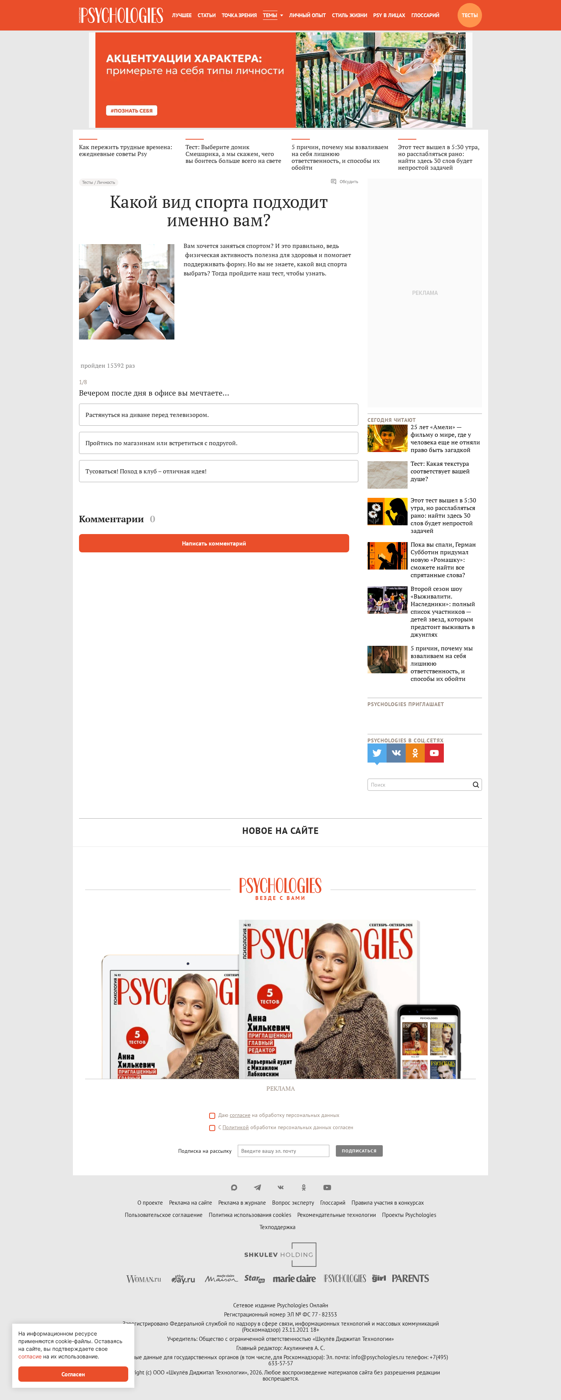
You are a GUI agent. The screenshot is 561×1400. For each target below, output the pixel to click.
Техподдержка (277, 1227)
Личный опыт (307, 15)
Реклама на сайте (190, 1202)
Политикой (235, 1127)
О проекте (150, 1202)
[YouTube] (327, 1187)
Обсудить (349, 181)
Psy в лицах (389, 15)
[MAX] (234, 1187)
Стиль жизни (349, 15)
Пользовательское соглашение (164, 1214)
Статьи (207, 15)
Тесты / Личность (98, 182)
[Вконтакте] (280, 1187)
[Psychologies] (121, 15)
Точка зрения (239, 15)
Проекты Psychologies (409, 1214)
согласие (240, 1115)
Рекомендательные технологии (336, 1214)
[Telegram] (257, 1187)
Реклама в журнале (242, 1202)
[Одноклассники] (304, 1187)
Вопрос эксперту (293, 1202)
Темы (270, 15)
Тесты (470, 15)
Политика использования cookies (250, 1214)
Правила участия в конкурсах (387, 1202)
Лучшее (182, 15)
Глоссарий (425, 15)
